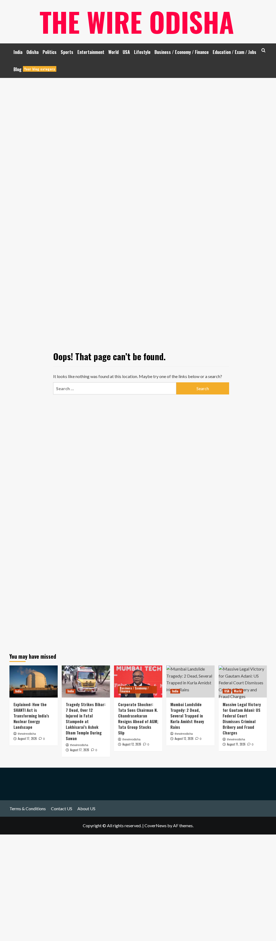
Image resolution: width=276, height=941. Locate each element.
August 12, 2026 (131, 744)
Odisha (32, 52)
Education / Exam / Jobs (234, 52)
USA (126, 52)
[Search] (263, 50)
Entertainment (90, 52)
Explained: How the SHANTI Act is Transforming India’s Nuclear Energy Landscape (31, 715)
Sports (67, 52)
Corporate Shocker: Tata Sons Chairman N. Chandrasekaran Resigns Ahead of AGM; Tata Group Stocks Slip (138, 718)
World (113, 52)
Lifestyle (142, 52)
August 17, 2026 (27, 738)
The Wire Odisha (137, 22)
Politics (50, 52)
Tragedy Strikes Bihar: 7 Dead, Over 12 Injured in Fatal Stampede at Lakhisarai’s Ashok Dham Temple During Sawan (85, 721)
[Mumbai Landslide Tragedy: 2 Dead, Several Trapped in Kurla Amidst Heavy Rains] (190, 681)
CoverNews (155, 825)
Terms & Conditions (27, 808)
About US (86, 808)
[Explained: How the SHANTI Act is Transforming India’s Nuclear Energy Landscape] (33, 681)
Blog (34, 69)
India (17, 52)
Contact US (61, 808)
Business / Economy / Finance (181, 52)
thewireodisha (27, 733)
